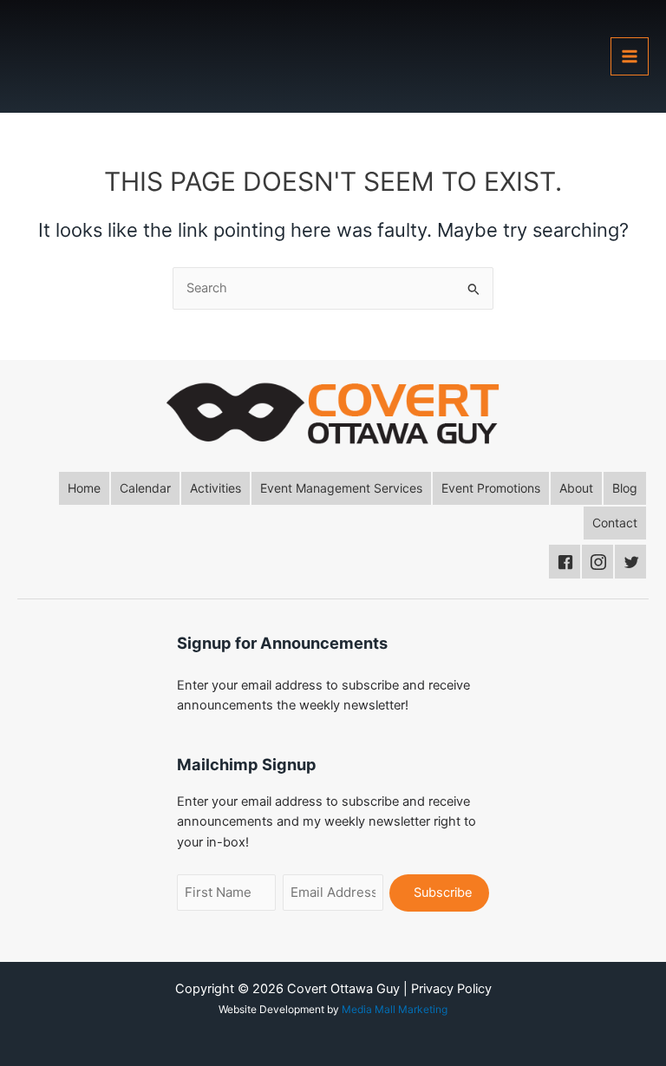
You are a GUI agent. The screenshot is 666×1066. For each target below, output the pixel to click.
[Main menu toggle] (629, 56)
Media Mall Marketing (394, 1009)
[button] (84, 488)
